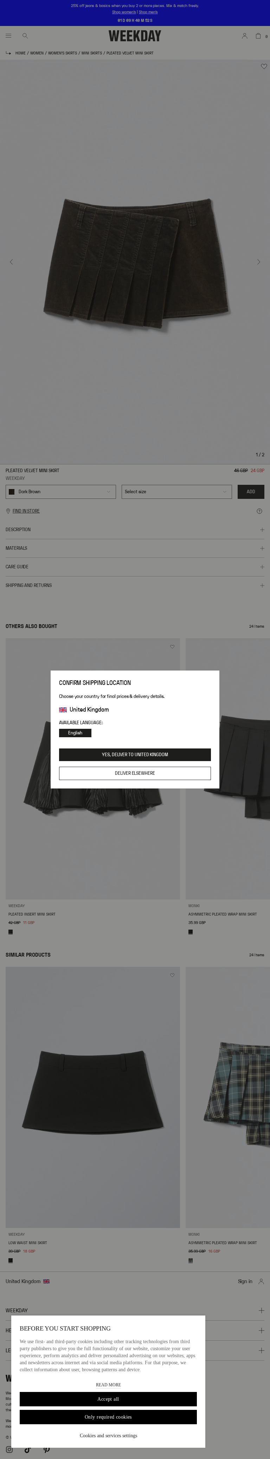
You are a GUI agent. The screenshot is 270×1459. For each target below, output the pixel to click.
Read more (108, 1384)
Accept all (108, 1399)
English (75, 733)
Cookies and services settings (108, 1435)
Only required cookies (108, 1417)
